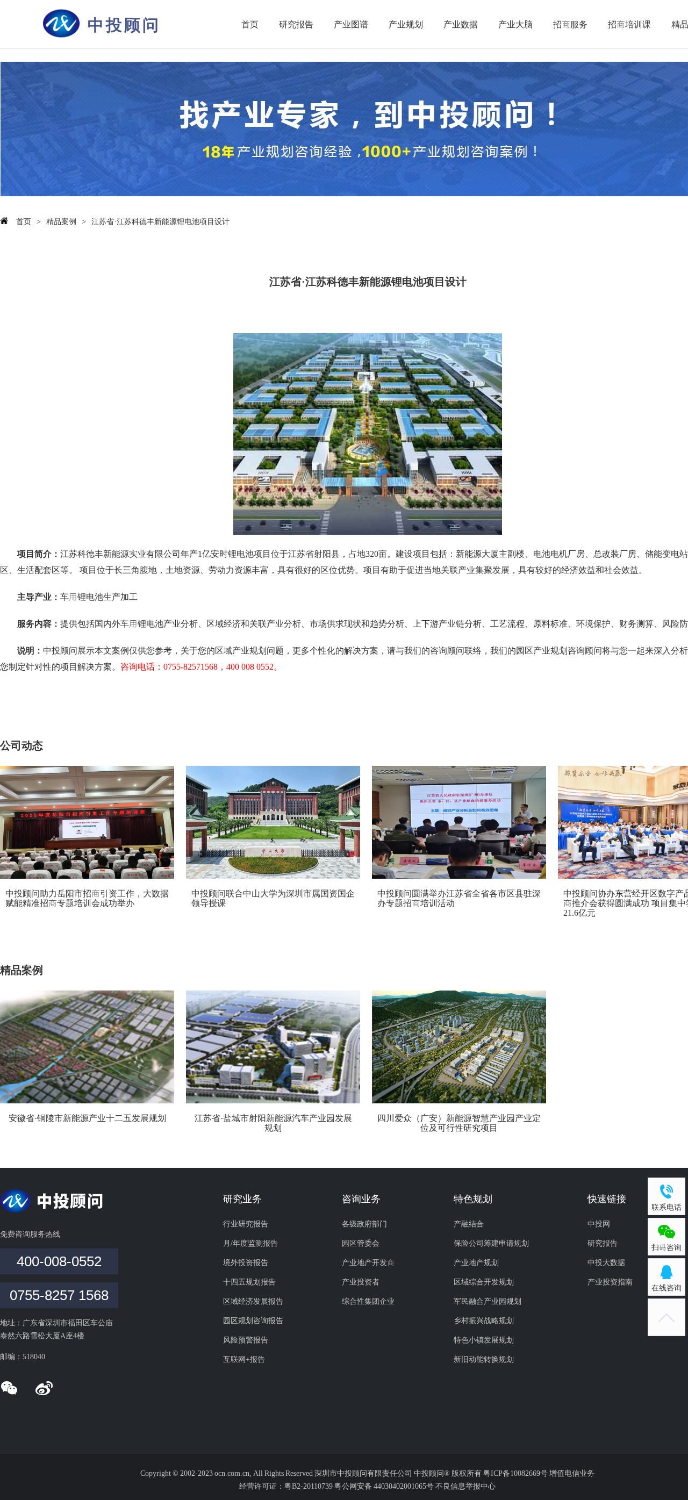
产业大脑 (515, 24)
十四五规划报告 (249, 1281)
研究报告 (296, 24)
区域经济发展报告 (253, 1301)
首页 (250, 24)
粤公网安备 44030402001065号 (384, 1486)
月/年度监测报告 (250, 1243)
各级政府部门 (364, 1223)
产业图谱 (351, 24)
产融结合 (469, 1223)
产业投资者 (360, 1281)
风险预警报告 (245, 1339)
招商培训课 (629, 24)
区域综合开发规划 (484, 1281)
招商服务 (570, 24)
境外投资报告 (245, 1262)
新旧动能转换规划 (484, 1359)
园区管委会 (360, 1243)
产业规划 (406, 24)
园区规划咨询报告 (253, 1320)
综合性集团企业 (368, 1301)
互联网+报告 (244, 1359)
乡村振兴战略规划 (484, 1320)
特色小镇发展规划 (484, 1339)
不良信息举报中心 (465, 1486)
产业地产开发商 (368, 1262)
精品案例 (61, 221)
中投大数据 (606, 1262)
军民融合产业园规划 (487, 1301)
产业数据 (460, 24)
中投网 (598, 1223)
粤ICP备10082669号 (516, 1473)
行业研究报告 (245, 1223)
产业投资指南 (610, 1281)
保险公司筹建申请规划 (491, 1243)
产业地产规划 (476, 1262)
